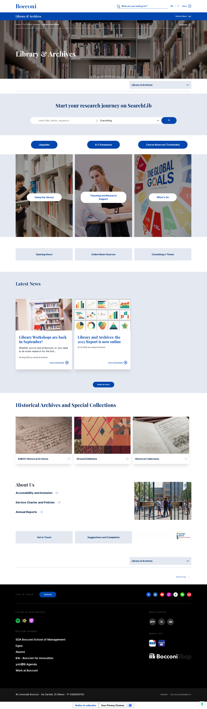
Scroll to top (181, 577)
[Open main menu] (189, 6)
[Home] (26, 6)
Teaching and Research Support (103, 197)
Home (18, 24)
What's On (163, 197)
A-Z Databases (103, 144)
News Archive (103, 384)
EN (172, 6)
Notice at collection (85, 705)
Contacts (183, 25)
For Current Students (31, 24)
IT (178, 6)
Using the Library (44, 197)
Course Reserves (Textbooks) (163, 144)
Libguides (44, 144)
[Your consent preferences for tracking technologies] (202, 704)
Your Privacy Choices (112, 705)
